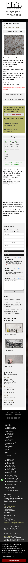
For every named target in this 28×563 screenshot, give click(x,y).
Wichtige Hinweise (9, 439)
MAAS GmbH (7, 25)
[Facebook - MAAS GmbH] (9, 419)
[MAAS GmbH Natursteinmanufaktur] (14, 8)
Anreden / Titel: (6, 230)
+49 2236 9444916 (15, 14)
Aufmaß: (7, 257)
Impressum (8, 425)
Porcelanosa (8, 306)
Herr (13, 230)
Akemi (6, 452)
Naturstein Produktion (10, 428)
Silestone (19, 309)
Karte (15, 530)
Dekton (15, 311)
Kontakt (7, 451)
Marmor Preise (10, 462)
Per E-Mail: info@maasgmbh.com (14, 114)
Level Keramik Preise (12, 475)
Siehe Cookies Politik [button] (8, 556)
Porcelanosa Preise (11, 484)
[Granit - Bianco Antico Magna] (14, 45)
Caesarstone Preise (11, 468)
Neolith (11, 302)
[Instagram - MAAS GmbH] (12, 419)
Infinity (7, 304)
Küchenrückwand (9, 446)
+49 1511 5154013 (15, 16)
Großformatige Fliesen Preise (12, 490)
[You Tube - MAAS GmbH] (19, 419)
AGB (6, 430)
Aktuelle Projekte (9, 443)
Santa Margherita (16, 313)
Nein (20, 257)
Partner (7, 449)
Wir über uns (8, 440)
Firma (19, 232)
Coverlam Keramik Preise (13, 480)
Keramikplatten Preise (10, 472)
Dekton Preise (10, 483)
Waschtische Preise (10, 487)
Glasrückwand (8, 445)
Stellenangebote (9, 431)
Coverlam (17, 302)
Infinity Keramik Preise (12, 478)
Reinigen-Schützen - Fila (11, 454)
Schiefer (18, 299)
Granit (6, 299)
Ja (15, 257)
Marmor (12, 299)
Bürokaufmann (10, 433)
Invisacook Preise (9, 486)
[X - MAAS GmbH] (16, 419)
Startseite (7, 424)
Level (6, 302)
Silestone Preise (11, 466)
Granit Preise (10, 460)
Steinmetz (9, 436)
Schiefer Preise (10, 463)
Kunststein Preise (9, 465)
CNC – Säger (10, 434)
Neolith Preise (10, 474)
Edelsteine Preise (9, 489)
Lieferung (7, 437)
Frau (19, 230)
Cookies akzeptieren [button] (14, 560)
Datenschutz (8, 455)
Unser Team (8, 448)
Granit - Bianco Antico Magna (11, 58)
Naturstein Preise (9, 459)
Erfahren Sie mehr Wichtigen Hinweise (13, 264)
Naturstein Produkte (10, 427)
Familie (13, 232)
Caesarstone (8, 311)
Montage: (7, 268)
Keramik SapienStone (16, 304)
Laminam (7, 313)
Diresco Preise (10, 469)
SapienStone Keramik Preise (14, 481)
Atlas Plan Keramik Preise (13, 477)
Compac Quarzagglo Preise (13, 471)
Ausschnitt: (7, 278)
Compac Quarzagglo (10, 309)
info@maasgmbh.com (15, 12)
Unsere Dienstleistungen (11, 442)
